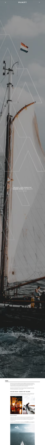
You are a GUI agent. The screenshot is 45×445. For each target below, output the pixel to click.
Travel (6, 381)
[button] (5, 2)
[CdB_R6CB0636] (16, 405)
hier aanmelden (27, 421)
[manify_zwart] (22, 2)
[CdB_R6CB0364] (29, 405)
